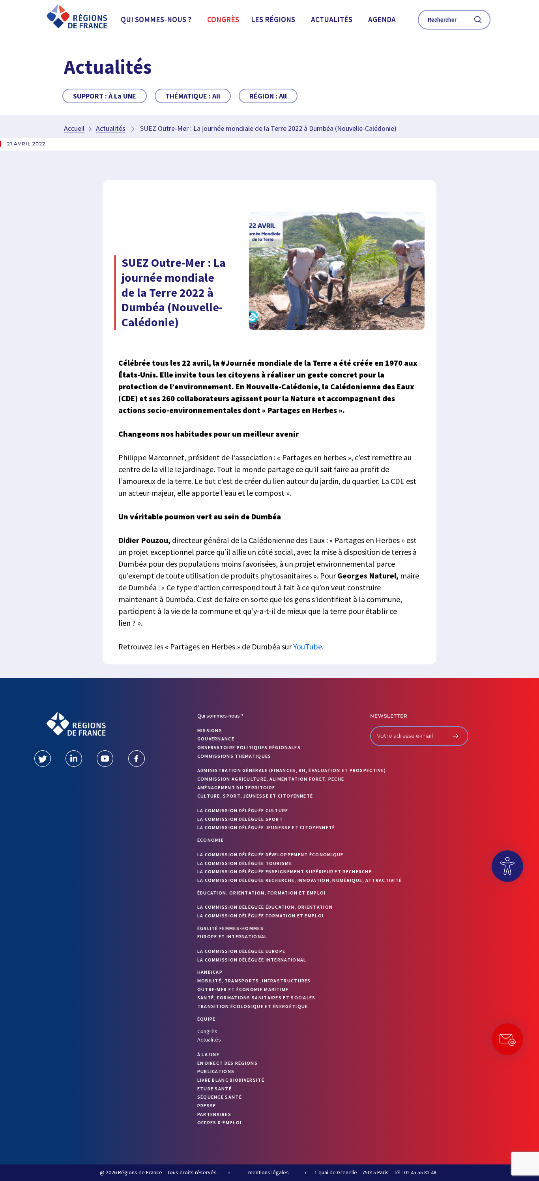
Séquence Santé (219, 1097)
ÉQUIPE (206, 1019)
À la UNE (208, 1054)
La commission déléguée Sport (240, 819)
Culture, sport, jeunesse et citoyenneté (255, 796)
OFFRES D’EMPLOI (219, 1122)
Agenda (382, 19)
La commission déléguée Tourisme (244, 863)
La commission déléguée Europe (241, 951)
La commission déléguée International (252, 960)
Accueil (74, 128)
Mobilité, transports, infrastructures (254, 981)
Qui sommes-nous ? (156, 19)
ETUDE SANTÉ (214, 1089)
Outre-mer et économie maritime (243, 989)
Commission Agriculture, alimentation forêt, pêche (270, 779)
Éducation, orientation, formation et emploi (261, 893)
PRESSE (206, 1105)
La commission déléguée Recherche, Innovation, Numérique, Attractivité (299, 880)
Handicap (210, 972)
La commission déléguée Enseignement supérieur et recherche (284, 871)
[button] (158, 19)
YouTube (307, 646)
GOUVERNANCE (215, 739)
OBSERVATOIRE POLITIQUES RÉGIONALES (249, 747)
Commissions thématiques (234, 756)
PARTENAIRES (214, 1114)
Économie (210, 840)
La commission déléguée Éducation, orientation (265, 907)
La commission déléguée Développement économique (270, 854)
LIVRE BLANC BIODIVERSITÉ (230, 1080)
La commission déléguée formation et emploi (260, 916)
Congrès (223, 19)
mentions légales (268, 1172)
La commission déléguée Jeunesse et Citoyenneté (266, 827)
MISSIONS (209, 730)
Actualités (331, 19)
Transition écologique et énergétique (252, 1006)
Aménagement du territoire (236, 787)
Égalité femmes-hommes (230, 928)
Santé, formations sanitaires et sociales (256, 998)
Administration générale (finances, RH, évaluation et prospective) (291, 770)
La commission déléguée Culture (242, 810)
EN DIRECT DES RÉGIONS (227, 1063)
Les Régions (273, 19)
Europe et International (232, 936)
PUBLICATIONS (216, 1071)
